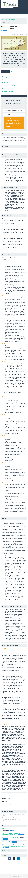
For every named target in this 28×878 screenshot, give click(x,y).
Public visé (15, 71)
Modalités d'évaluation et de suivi (11, 82)
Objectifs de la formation (9, 79)
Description (7, 85)
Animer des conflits (6, 841)
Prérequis (6, 74)
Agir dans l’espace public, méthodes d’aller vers (12, 828)
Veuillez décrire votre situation (10, 108)
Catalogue (4, 19)
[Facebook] (9, 858)
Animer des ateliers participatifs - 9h (10, 837)
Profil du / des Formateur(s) (10, 91)
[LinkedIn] (18, 858)
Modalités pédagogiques (19, 85)
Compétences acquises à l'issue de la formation (14, 77)
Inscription (6, 71)
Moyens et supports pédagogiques (11, 88)
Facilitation (12, 19)
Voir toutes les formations (10, 850)
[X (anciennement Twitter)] (14, 858)
